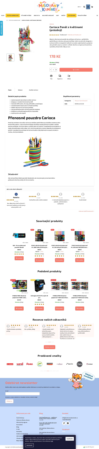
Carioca (52, 24)
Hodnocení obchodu (22, 434)
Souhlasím (70, 439)
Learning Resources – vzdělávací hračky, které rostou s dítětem (48, 418)
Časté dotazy (20, 418)
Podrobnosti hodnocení (74, 35)
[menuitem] (3, 15)
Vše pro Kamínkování (81, 101)
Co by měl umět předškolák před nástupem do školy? (48, 423)
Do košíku (77, 70)
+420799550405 (66, 420)
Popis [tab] (10, 90)
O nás (18, 429)
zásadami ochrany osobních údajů (29, 397)
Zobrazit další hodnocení (86, 211)
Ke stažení (19, 425)
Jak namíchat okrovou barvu (46, 432)
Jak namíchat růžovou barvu (46, 428)
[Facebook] (64, 423)
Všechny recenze (49, 347)
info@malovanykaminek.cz (70, 418)
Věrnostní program (21, 422)
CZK (79, 7)
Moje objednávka (21, 441)
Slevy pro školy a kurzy (23, 420)
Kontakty (19, 431)
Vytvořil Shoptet (89, 447)
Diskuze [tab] (20, 90)
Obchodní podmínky (22, 436)
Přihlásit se (9, 401)
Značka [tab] (33, 90)
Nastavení (29, 445)
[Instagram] (68, 423)
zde (52, 441)
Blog (17, 427)
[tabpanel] (10, 364)
